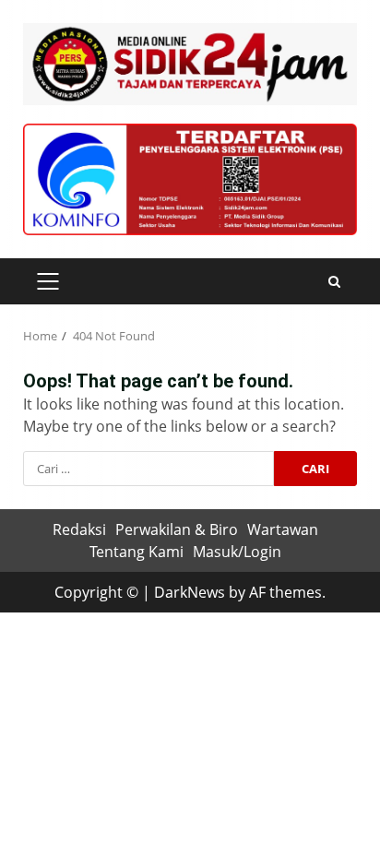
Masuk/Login (237, 551)
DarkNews (189, 592)
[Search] (334, 282)
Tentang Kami (136, 551)
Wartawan (282, 529)
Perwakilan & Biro (176, 529)
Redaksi (79, 529)
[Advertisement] (190, 178)
